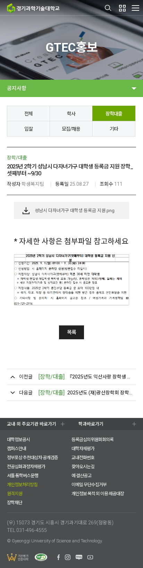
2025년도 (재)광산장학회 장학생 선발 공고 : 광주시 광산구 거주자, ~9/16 (85, 393)
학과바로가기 (90, 424)
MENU (135, 8)
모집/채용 (71, 129)
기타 (114, 129)
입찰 (28, 129)
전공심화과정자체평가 (26, 466)
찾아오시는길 (83, 466)
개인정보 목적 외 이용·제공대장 (98, 493)
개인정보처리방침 (22, 484)
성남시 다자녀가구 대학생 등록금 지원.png (75, 210)
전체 (28, 113)
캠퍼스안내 (16, 448)
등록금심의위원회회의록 (92, 439)
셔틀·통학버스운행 (22, 475)
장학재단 (14, 502)
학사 (71, 113)
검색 (108, 8)
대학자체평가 (83, 448)
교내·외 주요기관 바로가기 (31, 424)
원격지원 (14, 493)
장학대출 (114, 113)
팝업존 (122, 8)
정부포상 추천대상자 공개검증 (32, 457)
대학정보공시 (18, 439)
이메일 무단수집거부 (89, 484)
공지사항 (16, 88)
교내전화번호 (83, 457)
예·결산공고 (81, 475)
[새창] (58, 558)
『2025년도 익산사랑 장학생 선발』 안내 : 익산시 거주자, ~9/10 (85, 377)
